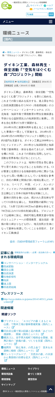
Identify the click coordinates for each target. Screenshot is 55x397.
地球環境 (10, 82)
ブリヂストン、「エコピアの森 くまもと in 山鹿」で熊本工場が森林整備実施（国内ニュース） (28, 324)
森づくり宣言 (35, 374)
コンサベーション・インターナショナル (26, 263)
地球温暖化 (22, 82)
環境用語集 (7, 374)
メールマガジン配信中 (43, 9)
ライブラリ (33, 368)
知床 (6, 280)
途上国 (7, 283)
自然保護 (9, 273)
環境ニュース (13, 52)
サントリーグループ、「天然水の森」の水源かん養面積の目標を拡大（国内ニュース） (28, 356)
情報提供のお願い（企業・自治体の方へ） (33, 252)
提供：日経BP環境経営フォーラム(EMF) (32, 241)
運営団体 (32, 379)
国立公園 (9, 270)
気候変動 (9, 266)
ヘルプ (50, 5)
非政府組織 (10, 287)
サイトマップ (36, 5)
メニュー (8, 21)
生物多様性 (10, 276)
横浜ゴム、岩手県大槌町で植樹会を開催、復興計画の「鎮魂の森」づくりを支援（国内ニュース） (28, 340)
